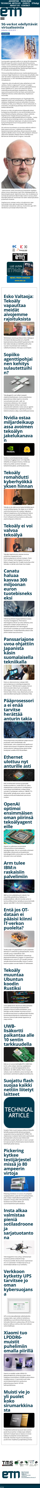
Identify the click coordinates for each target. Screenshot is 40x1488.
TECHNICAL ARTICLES (11, 3)
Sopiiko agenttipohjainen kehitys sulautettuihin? (18, 363)
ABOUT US (15, 5)
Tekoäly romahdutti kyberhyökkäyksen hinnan (18, 479)
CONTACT (25, 5)
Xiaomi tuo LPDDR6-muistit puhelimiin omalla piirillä (18, 1341)
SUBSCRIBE (26, 1)
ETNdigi (35, 3)
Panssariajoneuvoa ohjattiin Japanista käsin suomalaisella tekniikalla (19, 650)
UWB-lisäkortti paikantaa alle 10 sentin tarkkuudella (19, 1035)
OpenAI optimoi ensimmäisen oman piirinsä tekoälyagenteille (18, 815)
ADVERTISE (14, 1)
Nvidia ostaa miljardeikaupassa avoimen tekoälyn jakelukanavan (19, 428)
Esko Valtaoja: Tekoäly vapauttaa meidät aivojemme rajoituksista (18, 307)
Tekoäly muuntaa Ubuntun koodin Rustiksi (14, 979)
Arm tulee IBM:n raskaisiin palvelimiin (16, 869)
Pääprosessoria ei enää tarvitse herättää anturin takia (19, 709)
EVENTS (26, 3)
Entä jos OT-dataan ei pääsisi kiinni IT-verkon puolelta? (18, 919)
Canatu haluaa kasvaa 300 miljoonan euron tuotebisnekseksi (18, 584)
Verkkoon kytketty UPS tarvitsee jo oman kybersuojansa (18, 1282)
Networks (5, 34)
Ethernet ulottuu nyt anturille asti (17, 761)
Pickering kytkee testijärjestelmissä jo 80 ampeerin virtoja (17, 1161)
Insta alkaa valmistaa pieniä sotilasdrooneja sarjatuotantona (18, 1223)
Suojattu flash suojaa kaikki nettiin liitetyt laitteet (19, 1087)
